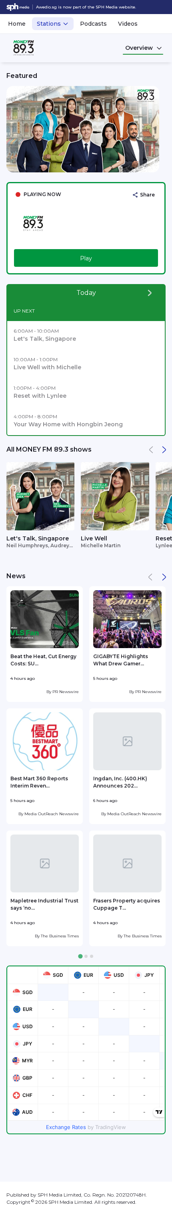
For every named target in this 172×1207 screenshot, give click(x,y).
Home (17, 23)
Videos (128, 23)
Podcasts (93, 23)
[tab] (80, 956)
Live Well (94, 538)
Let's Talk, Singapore (37, 538)
